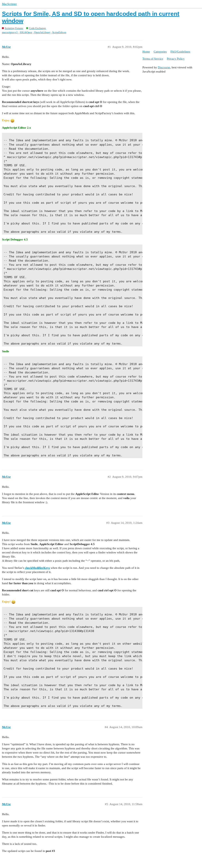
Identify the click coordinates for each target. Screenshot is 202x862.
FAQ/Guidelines (180, 51)
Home (146, 51)
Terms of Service (152, 58)
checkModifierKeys (37, 567)
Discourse (164, 67)
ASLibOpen (26, 32)
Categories (160, 51)
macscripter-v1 (10, 32)
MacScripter (9, 4)
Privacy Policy (176, 58)
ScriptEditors (59, 32)
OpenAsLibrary (42, 32)
